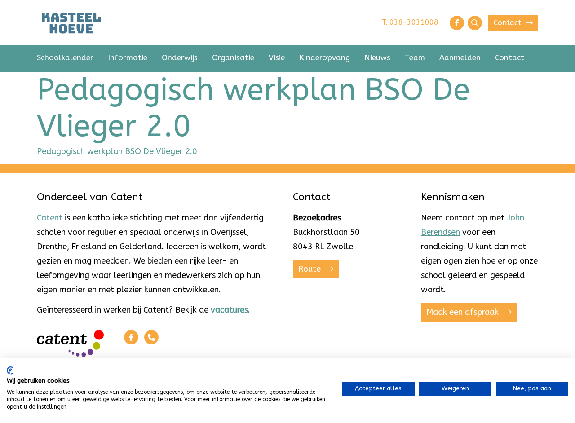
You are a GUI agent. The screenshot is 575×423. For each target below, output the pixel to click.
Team (415, 57)
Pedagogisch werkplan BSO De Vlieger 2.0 (117, 151)
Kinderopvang (324, 57)
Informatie (127, 57)
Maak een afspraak (463, 312)
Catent (49, 218)
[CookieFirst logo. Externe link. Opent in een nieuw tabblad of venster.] (10, 370)
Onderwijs (180, 57)
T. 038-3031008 (410, 22)
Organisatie (233, 57)
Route (310, 269)
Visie (277, 57)
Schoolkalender (65, 57)
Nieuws (377, 57)
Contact (508, 22)
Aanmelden (460, 57)
